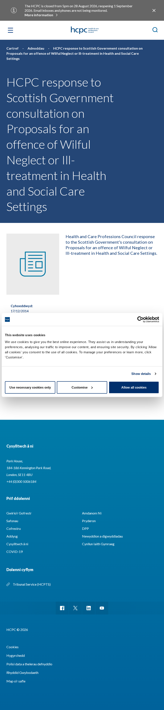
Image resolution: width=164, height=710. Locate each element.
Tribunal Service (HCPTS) (32, 584)
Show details (141, 374)
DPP (85, 528)
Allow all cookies (133, 387)
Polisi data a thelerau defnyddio (29, 664)
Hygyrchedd (15, 655)
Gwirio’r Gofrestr (19, 513)
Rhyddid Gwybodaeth (22, 672)
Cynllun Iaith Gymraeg (98, 544)
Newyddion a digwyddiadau (102, 536)
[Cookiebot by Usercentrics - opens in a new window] (140, 319)
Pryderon (89, 521)
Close (154, 10)
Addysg (12, 536)
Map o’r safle (15, 681)
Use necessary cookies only (30, 387)
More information (39, 15)
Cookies (12, 647)
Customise (80, 387)
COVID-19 (14, 551)
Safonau (12, 521)
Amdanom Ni (91, 513)
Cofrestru (13, 528)
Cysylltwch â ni (17, 544)
